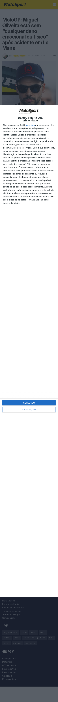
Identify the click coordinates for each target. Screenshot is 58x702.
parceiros (30, 125)
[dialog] (29, 351)
